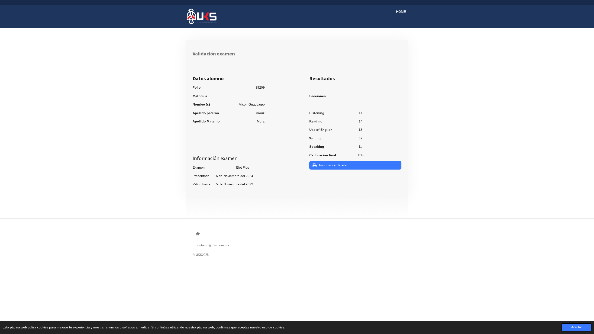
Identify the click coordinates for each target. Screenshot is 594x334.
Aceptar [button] (576, 327)
